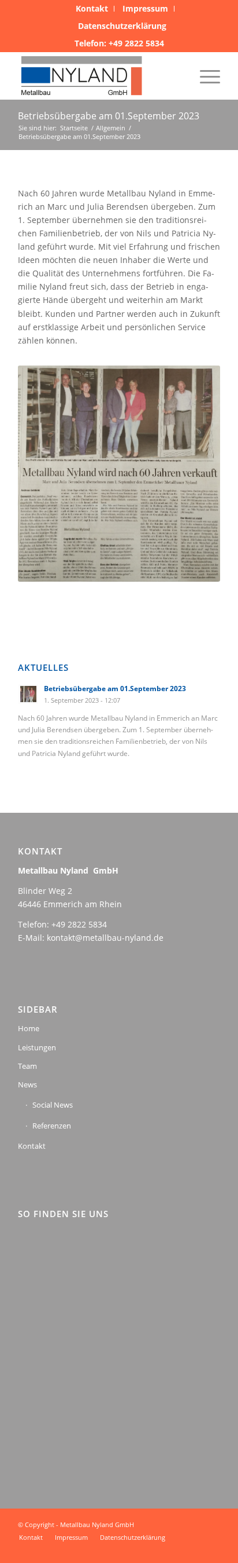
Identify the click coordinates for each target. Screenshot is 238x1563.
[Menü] (204, 76)
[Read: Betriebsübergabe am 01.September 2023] (28, 694)
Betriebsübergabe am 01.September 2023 (108, 115)
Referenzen (51, 1125)
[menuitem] (92, 9)
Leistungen (37, 1047)
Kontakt (32, 1146)
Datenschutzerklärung (122, 25)
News (27, 1084)
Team (27, 1066)
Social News (52, 1105)
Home (28, 1028)
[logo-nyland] (99, 76)
